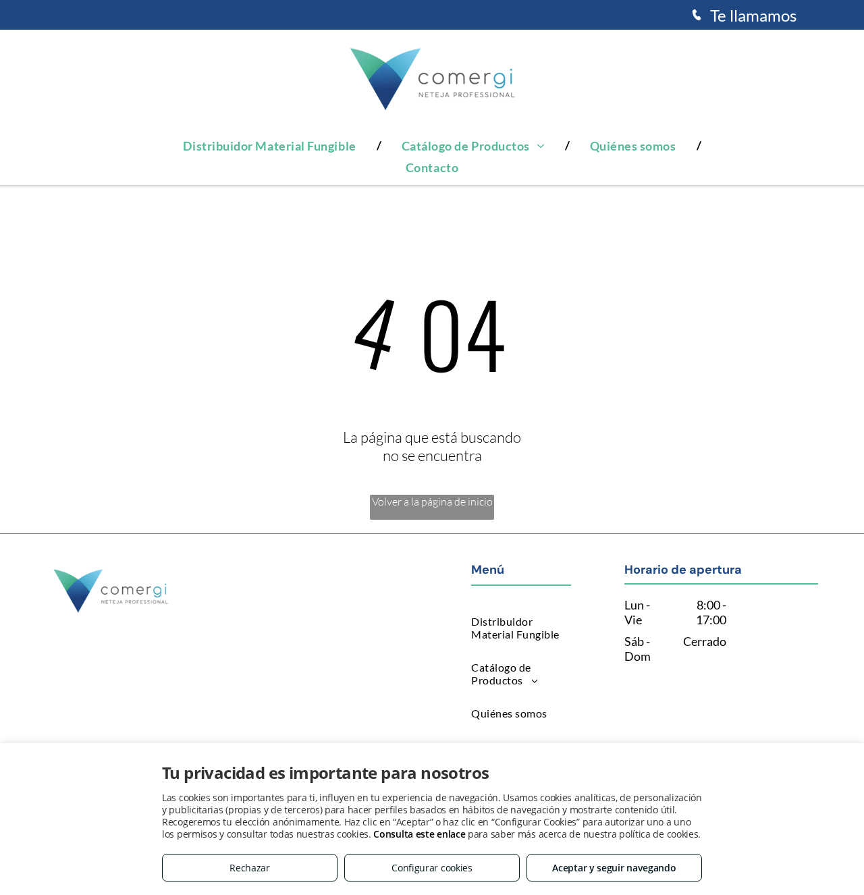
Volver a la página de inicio (432, 501)
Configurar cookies (432, 867)
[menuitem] (272, 145)
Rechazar (250, 867)
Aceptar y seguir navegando (614, 867)
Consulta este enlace (419, 834)
